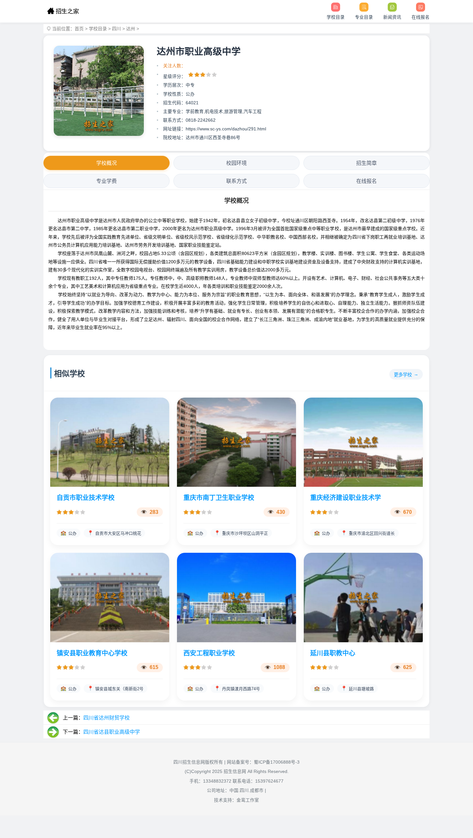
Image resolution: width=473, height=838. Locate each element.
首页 (79, 28)
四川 (116, 28)
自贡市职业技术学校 (86, 497)
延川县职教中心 (332, 653)
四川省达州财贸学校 (106, 717)
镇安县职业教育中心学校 (92, 653)
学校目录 (98, 28)
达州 (130, 28)
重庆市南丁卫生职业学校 (218, 497)
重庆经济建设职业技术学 (345, 497)
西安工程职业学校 (209, 653)
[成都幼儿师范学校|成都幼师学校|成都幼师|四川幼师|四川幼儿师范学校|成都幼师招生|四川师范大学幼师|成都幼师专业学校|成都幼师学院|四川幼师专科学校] (62, 11)
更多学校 (403, 374)
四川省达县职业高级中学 (111, 732)
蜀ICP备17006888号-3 (277, 762)
